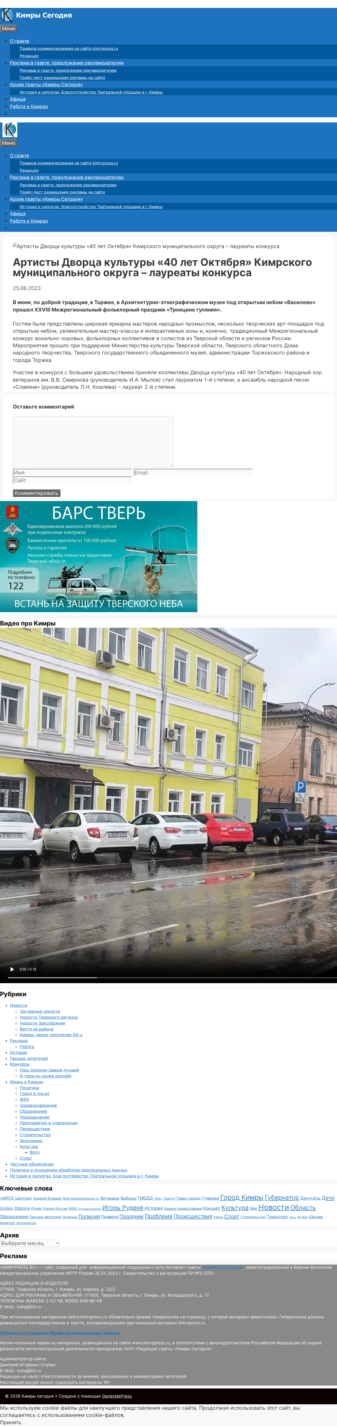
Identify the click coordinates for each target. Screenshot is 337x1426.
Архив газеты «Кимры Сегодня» (46, 84)
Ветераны (109, 1198)
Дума (36, 1208)
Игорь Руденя (122, 1207)
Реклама (19, 1040)
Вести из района (37, 1029)
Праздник (131, 1216)
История (18, 1052)
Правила (109, 1216)
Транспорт (277, 1216)
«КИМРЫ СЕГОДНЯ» (222, 1267)
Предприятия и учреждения (49, 1122)
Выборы (128, 1198)
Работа (27, 1046)
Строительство (35, 1134)
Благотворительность (81, 1198)
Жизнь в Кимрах (26, 1081)
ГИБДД (145, 1198)
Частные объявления (32, 1164)
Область (303, 1207)
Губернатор (282, 1197)
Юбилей (316, 1217)
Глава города (188, 1198)
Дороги (22, 1208)
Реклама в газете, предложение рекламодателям (67, 63)
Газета (168, 1198)
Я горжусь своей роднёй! (46, 1076)
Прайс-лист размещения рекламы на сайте (62, 77)
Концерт (211, 1208)
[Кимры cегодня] (37, 21)
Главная (210, 1198)
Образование (33, 1111)
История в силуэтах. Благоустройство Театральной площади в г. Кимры (91, 92)
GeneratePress (117, 1396)
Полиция (89, 1216)
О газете (19, 41)
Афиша (18, 99)
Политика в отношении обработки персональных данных (68, 1170)
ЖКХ (24, 1099)
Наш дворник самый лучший (49, 1070)
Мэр (253, 1208)
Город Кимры (241, 1197)
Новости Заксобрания (42, 1023)
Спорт (26, 1158)
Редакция (29, 55)
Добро (6, 1208)
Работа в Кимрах (29, 106)
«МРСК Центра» (16, 1198)
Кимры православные (183, 1208)
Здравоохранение (38, 1105)
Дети (328, 1198)
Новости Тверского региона (49, 1017)
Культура (29, 1146)
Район (218, 1217)
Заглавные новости (40, 1011)
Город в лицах (34, 1093)
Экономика (31, 1140)
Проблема (158, 1216)
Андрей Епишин (47, 1198)
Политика (29, 1087)
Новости (18, 1005)
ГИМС (158, 1198)
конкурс (7, 1222)
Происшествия (35, 1128)
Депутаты (310, 1198)
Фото (35, 1152)
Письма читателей (29, 1058)
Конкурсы (20, 1064)
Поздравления (35, 1117)
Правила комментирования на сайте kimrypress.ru (69, 48)
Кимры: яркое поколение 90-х (51, 1034)
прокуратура (26, 1223)
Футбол (302, 1217)
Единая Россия (55, 1209)
